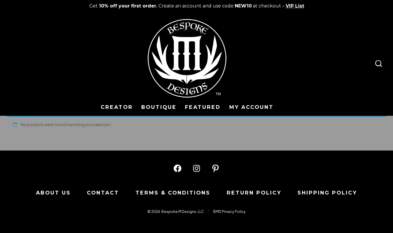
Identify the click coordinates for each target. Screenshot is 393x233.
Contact (103, 193)
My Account (251, 107)
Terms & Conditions (173, 193)
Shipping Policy (327, 193)
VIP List (295, 6)
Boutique (159, 107)
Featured (203, 107)
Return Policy (254, 193)
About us (53, 193)
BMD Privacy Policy (229, 211)
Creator (117, 107)
